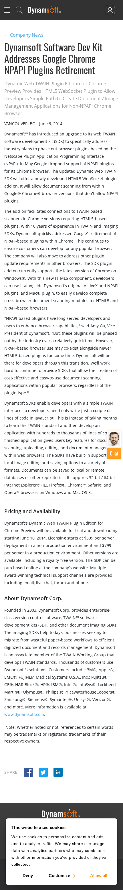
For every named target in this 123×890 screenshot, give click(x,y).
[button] (28, 773)
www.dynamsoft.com (24, 714)
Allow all (98, 875)
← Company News (23, 35)
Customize (59, 875)
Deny (28, 875)
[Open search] (19, 10)
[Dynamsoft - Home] (44, 10)
